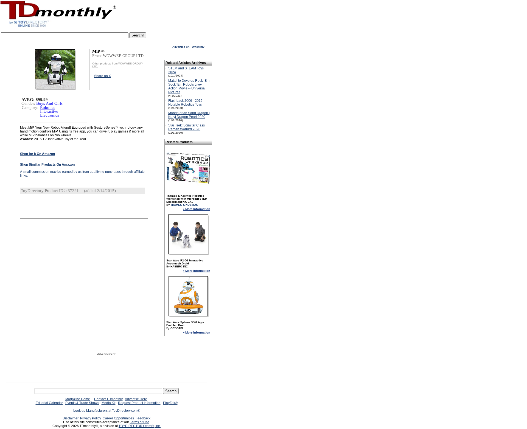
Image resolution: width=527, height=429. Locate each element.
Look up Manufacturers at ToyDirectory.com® (106, 411)
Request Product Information (139, 403)
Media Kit (109, 403)
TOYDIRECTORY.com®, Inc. (140, 426)
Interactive (49, 111)
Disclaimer (71, 418)
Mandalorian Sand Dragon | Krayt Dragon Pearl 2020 (189, 115)
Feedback (143, 418)
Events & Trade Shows (82, 403)
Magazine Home (77, 399)
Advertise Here (136, 399)
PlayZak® (170, 403)
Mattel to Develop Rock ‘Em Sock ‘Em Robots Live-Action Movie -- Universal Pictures (188, 86)
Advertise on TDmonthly (188, 46)
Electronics (49, 115)
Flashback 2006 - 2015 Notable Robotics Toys (185, 102)
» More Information (196, 209)
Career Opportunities (118, 418)
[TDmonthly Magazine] (58, 27)
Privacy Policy (90, 418)
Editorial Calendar (49, 403)
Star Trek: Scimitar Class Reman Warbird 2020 (186, 127)
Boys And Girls (49, 103)
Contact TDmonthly (108, 399)
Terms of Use (139, 422)
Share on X (102, 76)
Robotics (47, 107)
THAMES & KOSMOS (184, 204)
